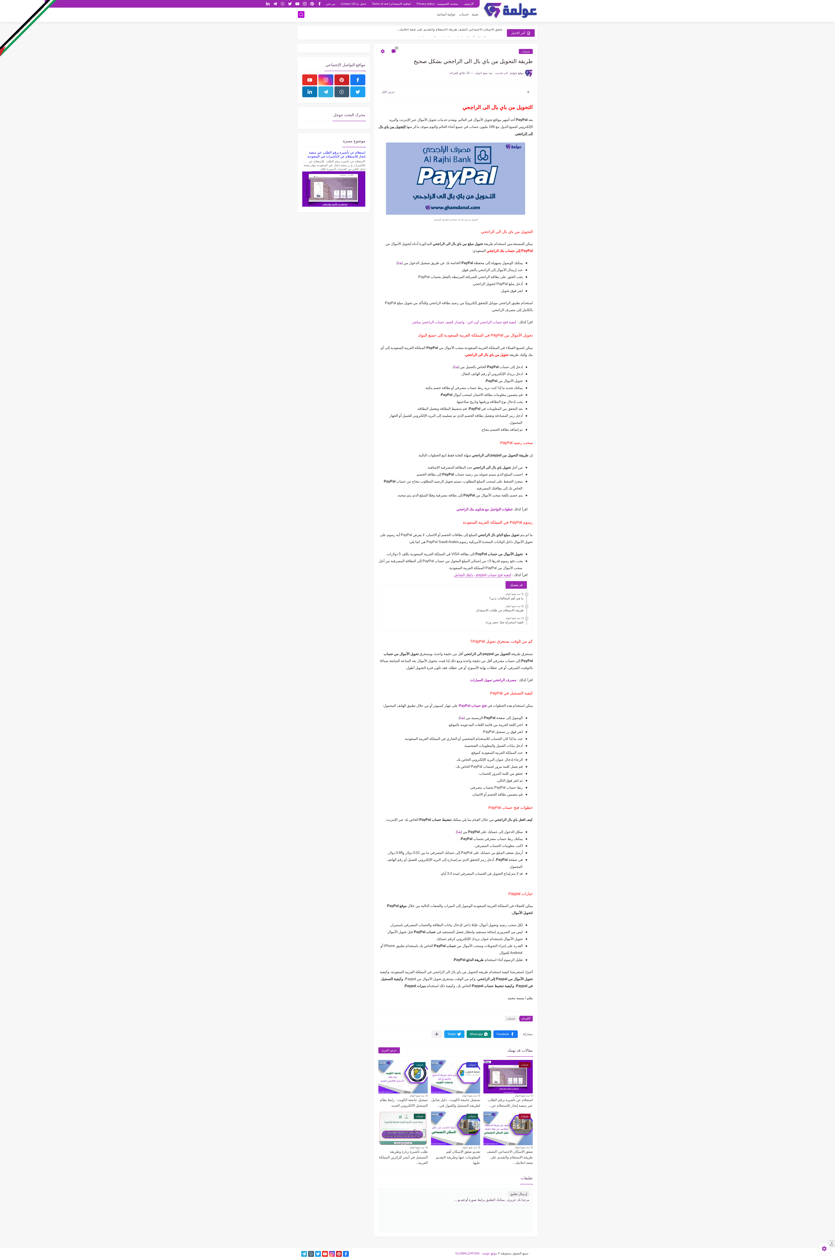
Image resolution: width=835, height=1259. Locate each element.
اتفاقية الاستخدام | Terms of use (391, 3)
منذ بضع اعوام (513, 593)
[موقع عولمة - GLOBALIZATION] (510, 11)
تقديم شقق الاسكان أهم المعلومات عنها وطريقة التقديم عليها (458, 1157)
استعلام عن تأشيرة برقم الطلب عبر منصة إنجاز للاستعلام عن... (510, 1102)
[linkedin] (267, 4)
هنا (400, 263)
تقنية (475, 14)
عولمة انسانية (446, 14)
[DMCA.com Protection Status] (831, 1245)
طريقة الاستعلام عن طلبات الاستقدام (500, 610)
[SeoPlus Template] (531, 1253)
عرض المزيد (389, 1050)
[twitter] (289, 4)
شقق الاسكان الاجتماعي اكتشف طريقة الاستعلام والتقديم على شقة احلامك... (510, 1157)
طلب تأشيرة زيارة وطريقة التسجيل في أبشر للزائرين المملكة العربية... (455, 33)
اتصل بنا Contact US (353, 3)
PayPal (464, 705)
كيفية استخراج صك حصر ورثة (505, 622)
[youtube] (297, 4)
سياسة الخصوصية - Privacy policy (437, 3)
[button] (505, 1034)
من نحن (330, 3)
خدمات (464, 14)
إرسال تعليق (518, 1194)
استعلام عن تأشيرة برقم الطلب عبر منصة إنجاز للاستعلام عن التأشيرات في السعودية (336, 154)
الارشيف (469, 3)
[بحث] (301, 14)
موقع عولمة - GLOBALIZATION (476, 1253)
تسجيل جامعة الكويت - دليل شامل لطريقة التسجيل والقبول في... (455, 1102)
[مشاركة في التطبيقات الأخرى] (436, 1034)
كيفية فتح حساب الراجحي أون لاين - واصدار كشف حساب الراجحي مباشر (464, 322)
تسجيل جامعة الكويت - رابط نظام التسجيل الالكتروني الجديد (404, 1102)
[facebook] (319, 4)
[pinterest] (312, 4)
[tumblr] (282, 4)
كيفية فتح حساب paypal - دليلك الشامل (482, 575)
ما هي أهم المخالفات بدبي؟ (506, 598)
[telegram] (275, 4)
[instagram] (304, 4)
